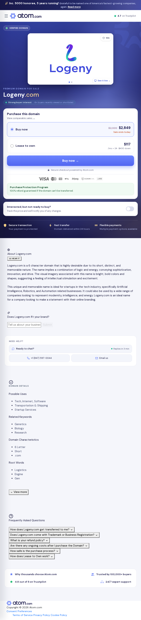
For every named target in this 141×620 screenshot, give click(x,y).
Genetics (20, 424)
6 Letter (20, 447)
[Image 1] (69, 82)
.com (18, 455)
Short (18, 451)
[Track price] (130, 208)
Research (21, 432)
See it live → (104, 80)
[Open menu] (6, 16)
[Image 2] (71, 82)
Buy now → (70, 161)
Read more (74, 6)
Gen (17, 478)
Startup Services (25, 410)
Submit (47, 325)
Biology (19, 428)
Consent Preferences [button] (19, 611)
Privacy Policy (41, 615)
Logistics (20, 470)
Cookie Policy (59, 615)
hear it (16, 258)
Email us (103, 358)
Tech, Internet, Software (30, 401)
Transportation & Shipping (31, 405)
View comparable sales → (21, 118)
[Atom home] (25, 16)
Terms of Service (22, 615)
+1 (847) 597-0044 (41, 358)
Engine (19, 474)
